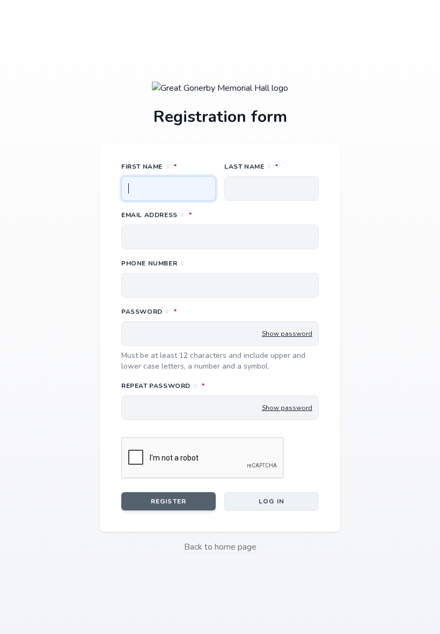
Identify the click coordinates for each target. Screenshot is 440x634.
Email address (204, 214)
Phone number (152, 263)
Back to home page (220, 547)
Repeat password (210, 385)
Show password (287, 333)
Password (196, 311)
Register (169, 501)
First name (168, 166)
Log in (271, 501)
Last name (271, 166)
